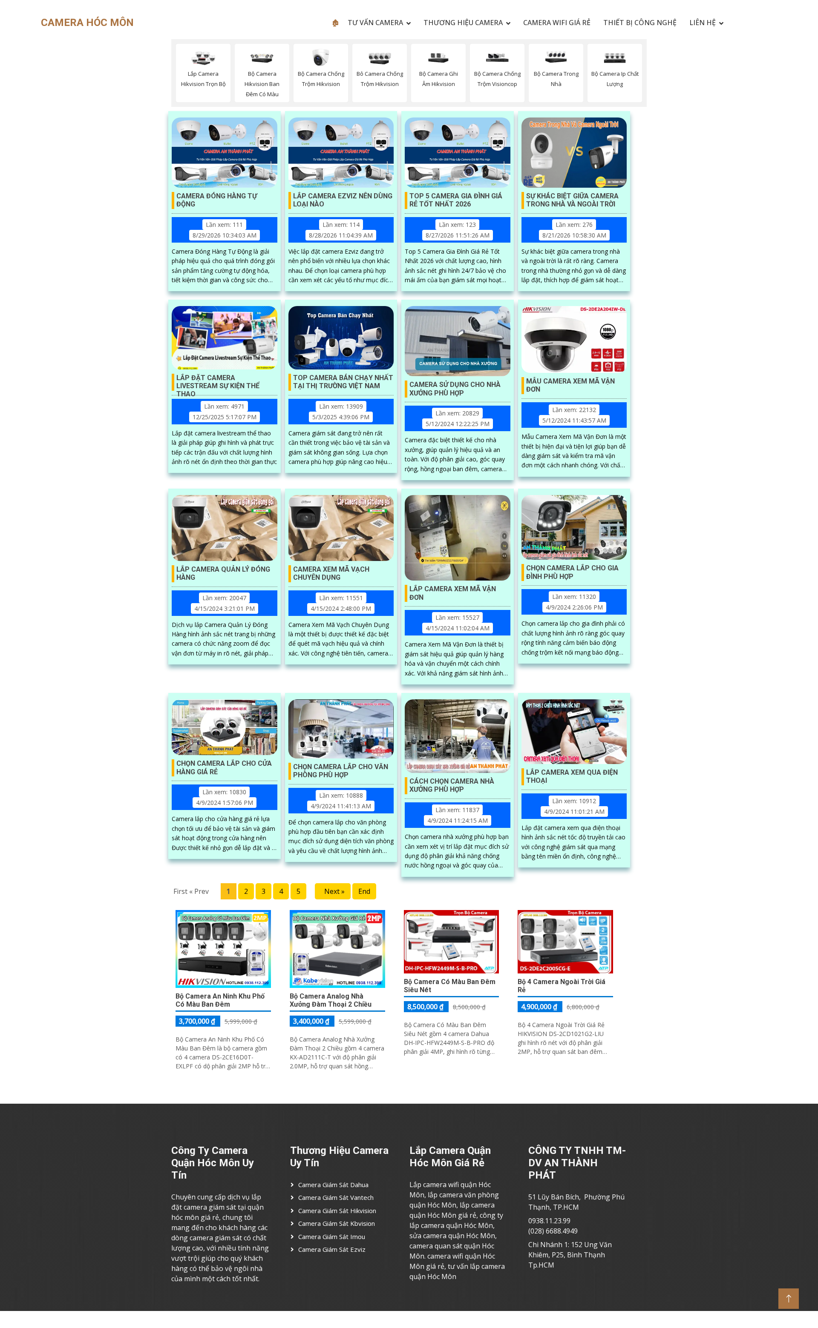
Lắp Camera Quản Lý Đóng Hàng (223, 573)
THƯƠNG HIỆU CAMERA (463, 22)
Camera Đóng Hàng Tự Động (216, 200)
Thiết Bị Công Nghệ (640, 22)
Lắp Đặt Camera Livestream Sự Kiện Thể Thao (217, 382)
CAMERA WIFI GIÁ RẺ (556, 22)
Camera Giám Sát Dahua (333, 1184)
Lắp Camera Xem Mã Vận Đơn (452, 593)
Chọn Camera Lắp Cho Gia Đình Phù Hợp (572, 572)
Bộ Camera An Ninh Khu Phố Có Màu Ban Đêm (220, 1000)
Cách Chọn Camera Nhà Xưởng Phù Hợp (451, 785)
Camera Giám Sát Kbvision (336, 1223)
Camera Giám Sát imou (331, 1236)
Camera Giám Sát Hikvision (337, 1210)
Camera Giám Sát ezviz (332, 1249)
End (364, 891)
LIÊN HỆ (702, 22)
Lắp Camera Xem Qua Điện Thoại (572, 776)
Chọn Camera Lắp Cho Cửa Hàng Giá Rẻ (224, 767)
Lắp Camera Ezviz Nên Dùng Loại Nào (342, 200)
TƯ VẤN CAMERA (375, 22)
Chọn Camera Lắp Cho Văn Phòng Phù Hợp (340, 771)
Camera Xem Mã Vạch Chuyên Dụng (331, 573)
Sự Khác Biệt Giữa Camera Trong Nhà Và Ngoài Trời (572, 200)
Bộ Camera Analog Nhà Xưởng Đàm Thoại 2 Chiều (331, 1000)
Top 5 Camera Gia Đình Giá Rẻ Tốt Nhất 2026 (455, 200)
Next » (333, 891)
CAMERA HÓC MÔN (87, 23)
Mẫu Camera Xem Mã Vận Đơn (570, 385)
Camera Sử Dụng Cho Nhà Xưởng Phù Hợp (455, 389)
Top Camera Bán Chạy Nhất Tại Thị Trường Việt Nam (343, 382)
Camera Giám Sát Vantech (336, 1197)
